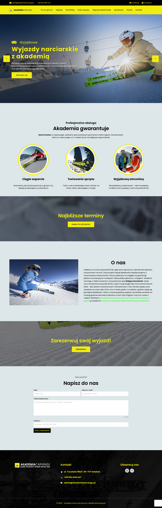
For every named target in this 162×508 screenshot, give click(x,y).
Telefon (37, 421)
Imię (36, 390)
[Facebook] (132, 471)
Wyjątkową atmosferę (129, 179)
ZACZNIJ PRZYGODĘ (24, 70)
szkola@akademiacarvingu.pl (80, 482)
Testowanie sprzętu (81, 179)
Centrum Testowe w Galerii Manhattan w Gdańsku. (125, 301)
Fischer (129, 10)
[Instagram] (127, 471)
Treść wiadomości (41, 399)
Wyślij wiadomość (42, 430)
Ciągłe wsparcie (33, 179)
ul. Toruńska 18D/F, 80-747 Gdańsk (82, 471)
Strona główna (47, 10)
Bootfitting (70, 10)
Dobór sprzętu (83, 10)
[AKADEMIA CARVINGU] (24, 10)
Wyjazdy (59, 10)
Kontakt (139, 10)
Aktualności (118, 10)
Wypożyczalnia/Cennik (102, 10)
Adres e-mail (87, 390)
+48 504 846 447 (72, 477)
